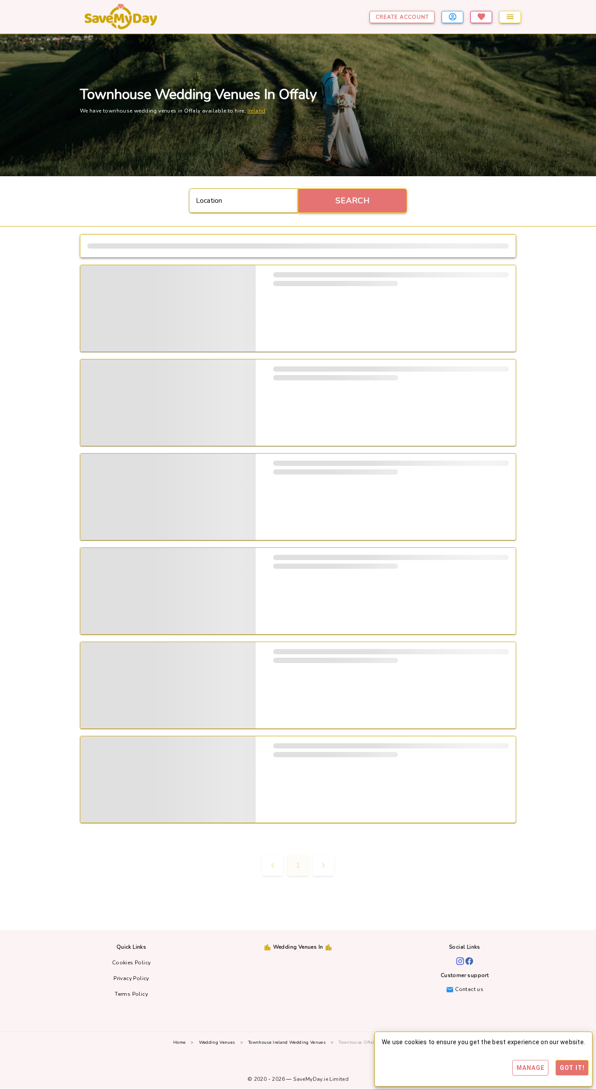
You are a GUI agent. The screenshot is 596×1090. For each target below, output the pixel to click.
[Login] (452, 17)
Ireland (256, 110)
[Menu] (510, 17)
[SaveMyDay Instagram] (460, 961)
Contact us (468, 989)
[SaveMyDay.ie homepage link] (151, 17)
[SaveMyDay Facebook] (469, 961)
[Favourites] (481, 17)
